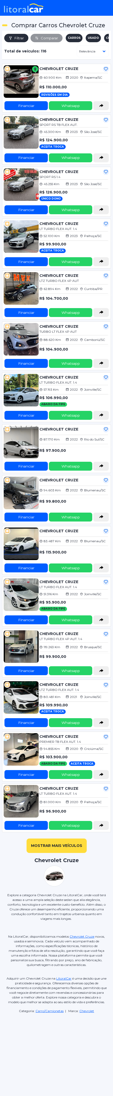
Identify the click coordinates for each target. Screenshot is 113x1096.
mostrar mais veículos (56, 846)
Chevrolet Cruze (82, 936)
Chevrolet (86, 1011)
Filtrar (19, 38)
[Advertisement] (56, 1045)
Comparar (49, 38)
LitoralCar (63, 978)
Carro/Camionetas (49, 1011)
